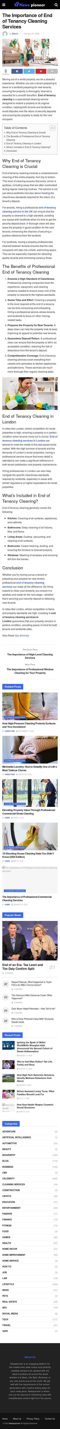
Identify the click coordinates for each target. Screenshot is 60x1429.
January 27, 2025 (31, 33)
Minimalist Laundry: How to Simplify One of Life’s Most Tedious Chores (29, 768)
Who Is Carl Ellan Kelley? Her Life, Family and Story (35, 1063)
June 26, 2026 (24, 1112)
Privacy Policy (33, 1418)
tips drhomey (22, 635)
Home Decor (9, 1248)
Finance (7, 1219)
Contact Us (50, 1418)
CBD (4, 1172)
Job (4, 1272)
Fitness (6, 1225)
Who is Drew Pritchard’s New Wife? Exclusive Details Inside (33, 1020)
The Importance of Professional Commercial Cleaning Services (27, 898)
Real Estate (9, 1301)
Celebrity (8, 1178)
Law (4, 1278)
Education (8, 1201)
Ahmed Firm (10, 731)
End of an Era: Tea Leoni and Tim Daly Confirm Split (22, 966)
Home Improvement (13, 1254)
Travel (6, 1325)
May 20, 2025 (18, 861)
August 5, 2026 (24, 1085)
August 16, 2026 (25, 1055)
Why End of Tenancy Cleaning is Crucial (26, 132)
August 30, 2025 (24, 774)
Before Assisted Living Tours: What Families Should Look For (35, 1093)
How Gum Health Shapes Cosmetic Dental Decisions (35, 1106)
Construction (11, 1190)
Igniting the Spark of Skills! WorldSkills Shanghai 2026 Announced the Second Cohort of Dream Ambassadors (34, 1047)
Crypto (6, 1196)
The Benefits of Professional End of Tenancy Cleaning (28, 138)
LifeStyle (8, 1284)
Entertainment (11, 1207)
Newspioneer (14, 1423)
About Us (17, 1418)
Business (7, 1166)
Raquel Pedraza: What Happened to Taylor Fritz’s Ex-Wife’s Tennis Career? (32, 983)
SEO (4, 1307)
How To (6, 1266)
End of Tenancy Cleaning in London (23, 143)
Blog (5, 1160)
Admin (15, 33)
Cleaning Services (15, 717)
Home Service (10, 1260)
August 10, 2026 (25, 1069)
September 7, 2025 (26, 731)
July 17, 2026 (23, 1098)
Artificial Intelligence (16, 1137)
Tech (5, 1319)
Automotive (9, 1143)
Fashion (7, 1213)
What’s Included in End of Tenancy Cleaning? (28, 147)
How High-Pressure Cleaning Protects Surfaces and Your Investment (29, 725)
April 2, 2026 (18, 818)
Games (6, 1237)
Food (5, 1231)
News (5, 1290)
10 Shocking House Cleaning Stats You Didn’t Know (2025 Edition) (28, 855)
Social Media (10, 1313)
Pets (5, 1295)
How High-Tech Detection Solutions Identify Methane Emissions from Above (35, 1077)
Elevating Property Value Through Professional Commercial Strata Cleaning (28, 811)
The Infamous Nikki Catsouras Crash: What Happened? (32, 997)
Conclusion (11, 150)
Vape (5, 1331)
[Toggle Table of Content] (51, 128)
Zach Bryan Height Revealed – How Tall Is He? (33, 1008)
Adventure (9, 1131)
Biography (8, 1154)
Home (5, 1418)
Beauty (6, 1149)
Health (6, 1242)
